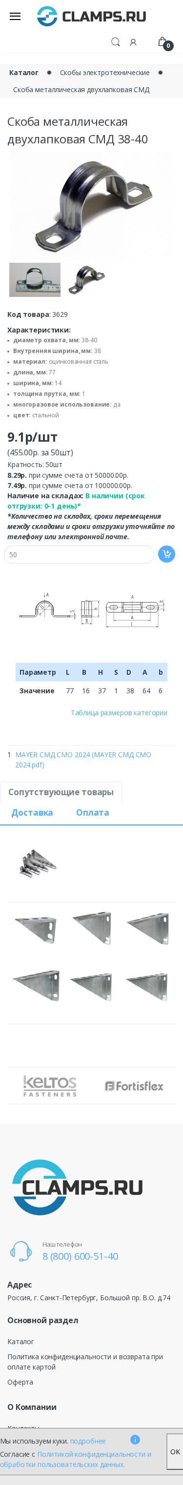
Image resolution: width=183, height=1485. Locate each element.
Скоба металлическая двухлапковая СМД (81, 89)
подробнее (88, 1441)
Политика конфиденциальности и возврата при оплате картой (85, 1361)
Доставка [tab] (32, 812)
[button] (115, 41)
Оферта (20, 1382)
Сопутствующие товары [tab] (61, 792)
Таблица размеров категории (119, 712)
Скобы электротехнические (105, 72)
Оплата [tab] (92, 812)
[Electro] (92, 16)
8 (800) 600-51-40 (80, 1256)
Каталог (24, 72)
